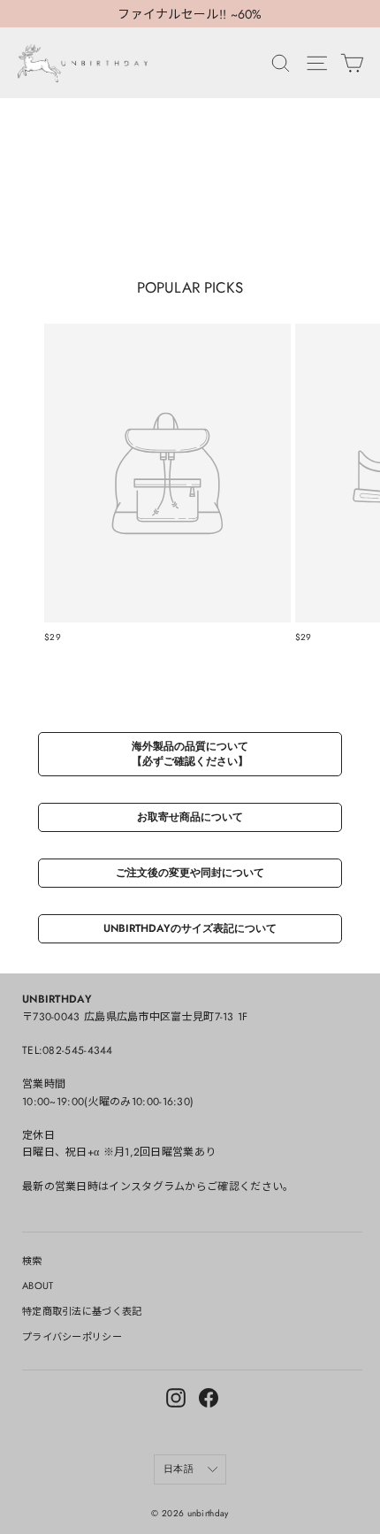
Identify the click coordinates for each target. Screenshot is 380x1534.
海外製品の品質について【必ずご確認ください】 (190, 753)
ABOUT (38, 1285)
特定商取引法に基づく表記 (82, 1311)
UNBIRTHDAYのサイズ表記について (190, 928)
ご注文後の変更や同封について (190, 873)
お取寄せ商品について (190, 817)
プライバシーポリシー (72, 1337)
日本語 (178, 1468)
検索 (32, 1261)
